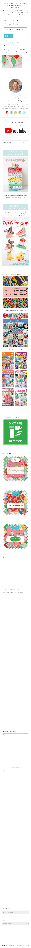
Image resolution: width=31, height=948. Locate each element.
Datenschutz (17, 42)
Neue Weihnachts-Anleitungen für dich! (15, 215)
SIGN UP (8, 36)
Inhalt (12, 42)
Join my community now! (11, 21)
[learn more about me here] (15, 93)
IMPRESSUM (12, 945)
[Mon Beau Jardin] (15, 483)
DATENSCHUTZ (21, 945)
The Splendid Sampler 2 (15, 350)
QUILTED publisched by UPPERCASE (15, 310)
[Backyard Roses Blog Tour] (15, 735)
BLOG (27, 945)
